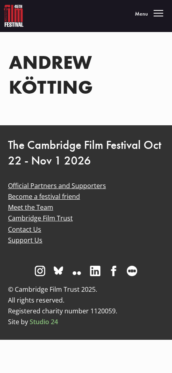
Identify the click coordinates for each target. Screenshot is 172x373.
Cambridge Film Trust (40, 218)
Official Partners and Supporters (57, 185)
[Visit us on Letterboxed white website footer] (132, 271)
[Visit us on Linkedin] (95, 271)
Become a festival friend (44, 196)
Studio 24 (44, 321)
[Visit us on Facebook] (113, 271)
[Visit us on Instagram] (40, 271)
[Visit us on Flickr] (77, 271)
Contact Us (24, 229)
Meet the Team (30, 207)
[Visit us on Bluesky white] (58, 271)
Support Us (25, 240)
